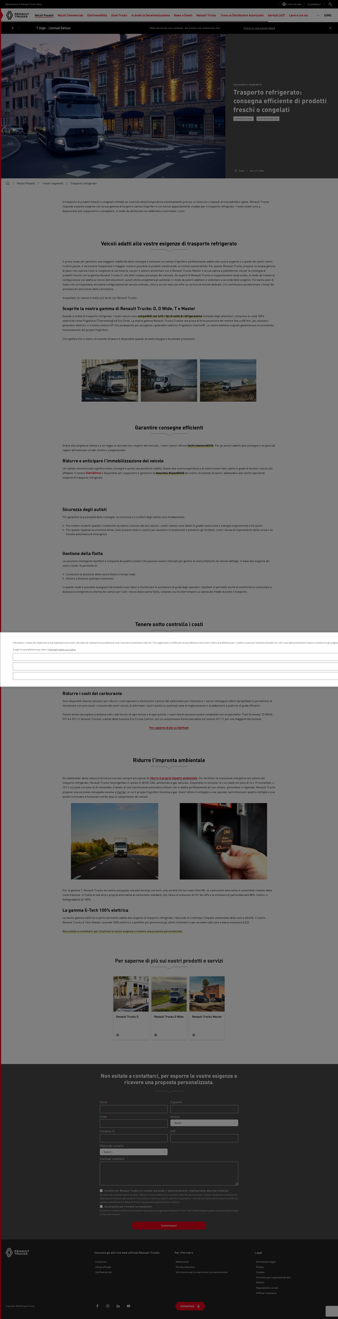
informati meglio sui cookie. (62, 649)
